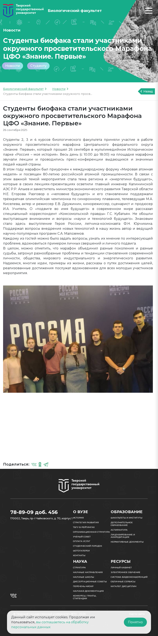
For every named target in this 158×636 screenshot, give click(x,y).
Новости (12, 66)
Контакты (79, 555)
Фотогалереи (81, 550)
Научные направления (88, 572)
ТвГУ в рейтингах (84, 527)
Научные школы (83, 577)
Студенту (38, 66)
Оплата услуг (81, 541)
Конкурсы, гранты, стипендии (84, 597)
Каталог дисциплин (123, 586)
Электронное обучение (125, 572)
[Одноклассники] (39, 464)
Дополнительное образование (122, 524)
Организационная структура (91, 532)
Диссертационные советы (90, 581)
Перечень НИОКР (83, 586)
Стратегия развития (86, 522)
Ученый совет (82, 536)
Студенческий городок (87, 546)
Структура (79, 567)
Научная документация (88, 591)
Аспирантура (119, 530)
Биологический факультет (23, 89)
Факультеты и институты (126, 517)
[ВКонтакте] (33, 464)
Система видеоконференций (129, 577)
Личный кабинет (121, 567)
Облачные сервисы (123, 581)
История (78, 517)
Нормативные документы (127, 541)
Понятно (135, 622)
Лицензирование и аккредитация (123, 536)
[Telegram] (45, 464)
